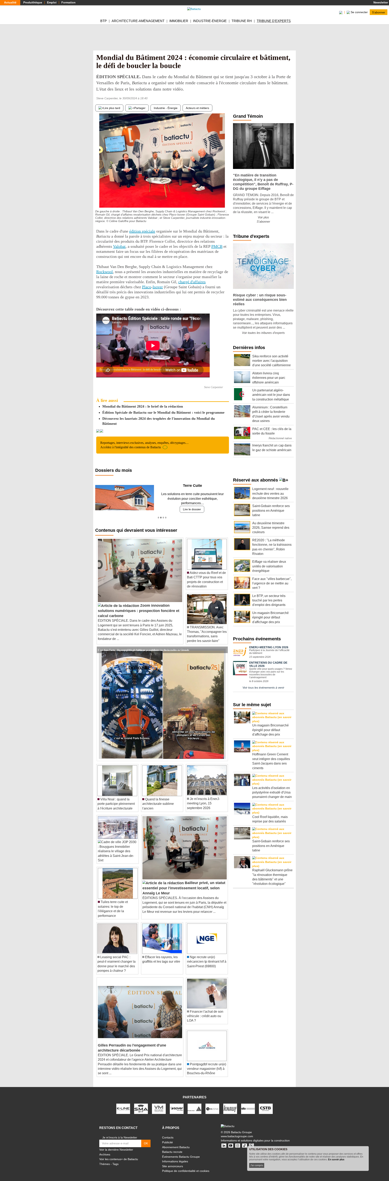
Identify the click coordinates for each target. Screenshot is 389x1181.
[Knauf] (230, 1104)
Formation (68, 2)
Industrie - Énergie (165, 108)
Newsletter (380, 2)
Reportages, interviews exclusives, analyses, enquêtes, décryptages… (144, 445)
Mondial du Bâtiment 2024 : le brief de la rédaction (142, 406)
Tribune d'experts (274, 21)
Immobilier (178, 21)
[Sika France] (194, 1104)
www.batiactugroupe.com (237, 1131)
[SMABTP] (141, 1104)
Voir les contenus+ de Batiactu (118, 1154)
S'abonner (378, 12)
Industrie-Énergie (210, 21)
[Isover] (177, 1104)
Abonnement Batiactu (176, 1142)
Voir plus (263, 217)
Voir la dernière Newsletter (116, 1145)
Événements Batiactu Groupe (181, 1152)
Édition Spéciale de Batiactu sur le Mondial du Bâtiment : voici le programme (163, 412)
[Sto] (248, 1104)
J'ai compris (256, 1165)
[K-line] (123, 1104)
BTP (103, 21)
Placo (146, 287)
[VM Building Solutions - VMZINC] (159, 1104)
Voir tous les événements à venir (263, 687)
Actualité (10, 2)
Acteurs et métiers (197, 108)
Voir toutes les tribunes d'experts (263, 332)
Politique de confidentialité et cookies (185, 1166)
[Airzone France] (212, 1104)
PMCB (216, 246)
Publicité (167, 1137)
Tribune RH (242, 21)
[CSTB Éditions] (266, 1104)
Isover (158, 287)
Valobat (119, 246)
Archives (104, 1149)
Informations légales (175, 1157)
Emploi (52, 2)
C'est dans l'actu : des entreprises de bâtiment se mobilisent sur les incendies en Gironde (143, 645)
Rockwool (104, 271)
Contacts (167, 1133)
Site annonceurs (172, 1161)
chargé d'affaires (192, 282)
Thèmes (104, 1159)
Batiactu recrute (172, 1147)
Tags (115, 1159)
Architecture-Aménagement (138, 21)
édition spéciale (142, 231)
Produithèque (32, 2)
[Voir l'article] (224, 645)
